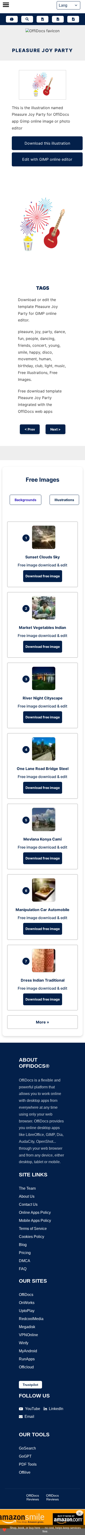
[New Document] (42, 19)
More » (42, 1022)
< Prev (30, 429)
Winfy (23, 1343)
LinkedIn (56, 1409)
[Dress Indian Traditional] (45, 971)
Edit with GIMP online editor (47, 159)
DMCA (24, 1261)
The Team (27, 1188)
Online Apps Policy (35, 1212)
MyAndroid (28, 1351)
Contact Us (28, 1204)
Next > (55, 429)
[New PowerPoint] (73, 19)
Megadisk (27, 1327)
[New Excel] (58, 19)
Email (29, 1417)
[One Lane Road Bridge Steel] (45, 759)
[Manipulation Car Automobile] (45, 900)
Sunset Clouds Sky (42, 557)
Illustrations (64, 500)
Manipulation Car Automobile (42, 909)
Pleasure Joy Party (42, 50)
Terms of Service (33, 1229)
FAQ (22, 1269)
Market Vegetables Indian (42, 627)
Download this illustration (47, 143)
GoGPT (25, 1456)
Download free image (43, 576)
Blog (23, 1245)
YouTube (32, 1409)
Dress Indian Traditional (42, 980)
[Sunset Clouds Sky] (45, 547)
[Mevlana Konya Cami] (45, 830)
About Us (26, 1196)
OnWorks (26, 1303)
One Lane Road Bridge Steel (42, 768)
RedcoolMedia (31, 1319)
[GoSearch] (27, 19)
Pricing (25, 1253)
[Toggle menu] (5, 5)
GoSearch (27, 1448)
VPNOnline (28, 1335)
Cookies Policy (31, 1237)
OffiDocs (26, 1295)
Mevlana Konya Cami (42, 839)
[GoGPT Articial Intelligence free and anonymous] (12, 19)
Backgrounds (25, 500)
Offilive (24, 1472)
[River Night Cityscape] (45, 688)
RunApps (27, 1359)
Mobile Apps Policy (35, 1221)
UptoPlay (26, 1311)
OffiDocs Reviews (32, 1497)
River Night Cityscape (43, 698)
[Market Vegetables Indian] (45, 618)
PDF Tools (28, 1464)
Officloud (26, 1367)
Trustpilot (30, 1385)
